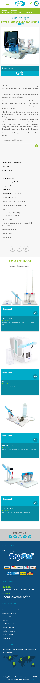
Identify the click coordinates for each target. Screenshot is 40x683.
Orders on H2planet (8, 617)
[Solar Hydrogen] (20, 63)
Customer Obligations (9, 613)
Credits (32, 679)
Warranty (5, 620)
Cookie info (6, 638)
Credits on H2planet (8, 631)
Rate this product (10, 68)
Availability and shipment (10, 624)
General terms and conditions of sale (14, 610)
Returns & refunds (8, 627)
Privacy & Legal (7, 634)
